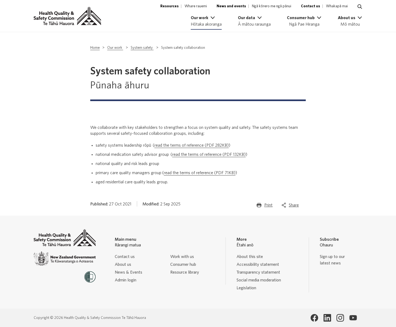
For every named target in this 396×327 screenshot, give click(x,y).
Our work (115, 48)
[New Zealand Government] (65, 259)
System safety (142, 48)
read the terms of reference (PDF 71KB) (199, 173)
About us (123, 264)
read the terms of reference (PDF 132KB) (209, 154)
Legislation (246, 288)
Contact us (125, 256)
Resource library (184, 272)
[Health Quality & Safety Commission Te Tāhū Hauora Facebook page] (314, 318)
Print (268, 207)
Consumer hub (183, 264)
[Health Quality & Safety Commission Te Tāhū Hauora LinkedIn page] (327, 318)
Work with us (182, 256)
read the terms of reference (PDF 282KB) (191, 145)
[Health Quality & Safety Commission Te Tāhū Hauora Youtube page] (353, 318)
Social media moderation (259, 280)
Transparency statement (258, 272)
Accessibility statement (258, 264)
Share (294, 207)
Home (95, 48)
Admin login (125, 280)
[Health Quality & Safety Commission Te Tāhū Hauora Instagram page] (340, 318)
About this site (250, 256)
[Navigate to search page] (359, 6)
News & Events (128, 272)
